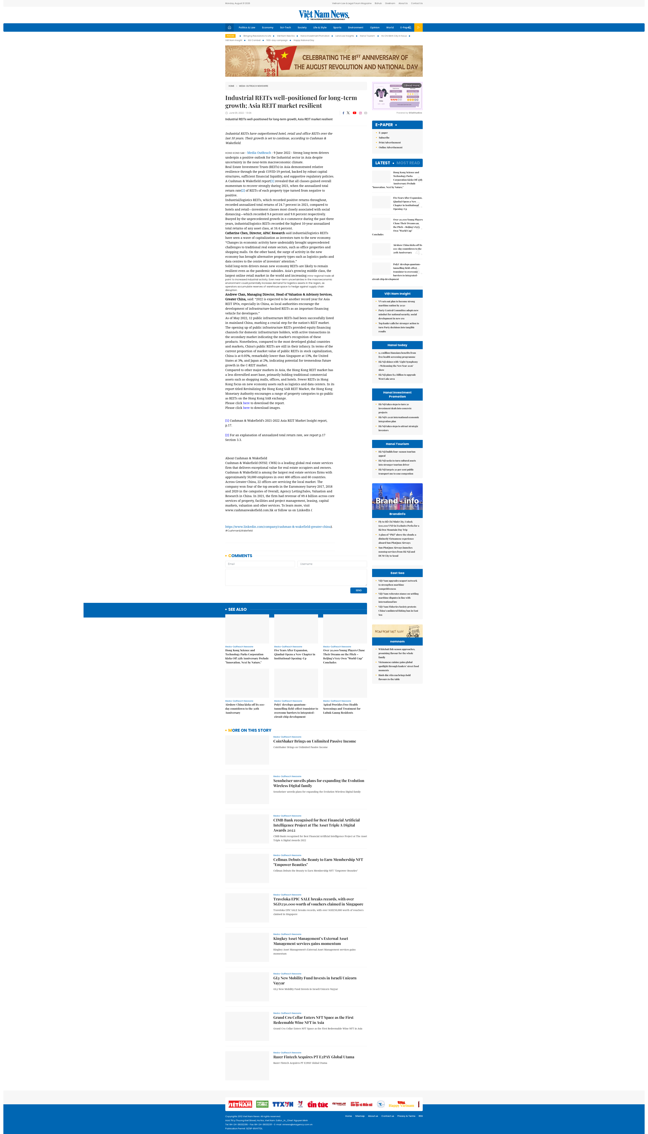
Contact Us (417, 3)
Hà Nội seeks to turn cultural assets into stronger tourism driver (397, 462)
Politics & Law (247, 27)
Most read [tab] (408, 163)
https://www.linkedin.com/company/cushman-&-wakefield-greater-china (278, 527)
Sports (337, 27)
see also (237, 609)
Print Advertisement (390, 142)
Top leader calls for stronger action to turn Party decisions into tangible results (399, 327)
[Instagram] (360, 113)
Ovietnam (390, 3)
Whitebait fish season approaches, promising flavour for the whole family (397, 653)
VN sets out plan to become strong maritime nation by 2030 (397, 303)
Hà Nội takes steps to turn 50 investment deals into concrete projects (395, 408)
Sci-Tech (285, 27)
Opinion (375, 27)
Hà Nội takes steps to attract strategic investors (398, 428)
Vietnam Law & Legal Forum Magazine (351, 3)
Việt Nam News (324, 15)
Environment (355, 27)
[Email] (365, 113)
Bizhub (378, 3)
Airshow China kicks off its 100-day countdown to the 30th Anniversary (245, 708)
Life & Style (320, 27)
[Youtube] (354, 113)
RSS (421, 1116)
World (390, 27)
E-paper (384, 124)
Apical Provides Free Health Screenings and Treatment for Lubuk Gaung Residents (341, 708)
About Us (403, 3)
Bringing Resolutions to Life (257, 35)
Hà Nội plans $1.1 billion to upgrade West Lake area (397, 376)
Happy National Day (304, 40)
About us (373, 1116)
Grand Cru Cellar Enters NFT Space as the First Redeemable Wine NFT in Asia (313, 1020)
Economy (267, 27)
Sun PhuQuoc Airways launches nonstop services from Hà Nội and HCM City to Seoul (397, 551)
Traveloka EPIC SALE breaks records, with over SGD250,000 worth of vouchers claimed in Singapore (318, 901)
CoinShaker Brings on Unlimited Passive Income (314, 741)
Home (231, 86)
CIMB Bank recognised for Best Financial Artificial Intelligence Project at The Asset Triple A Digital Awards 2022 (316, 825)
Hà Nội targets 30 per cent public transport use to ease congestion (396, 471)
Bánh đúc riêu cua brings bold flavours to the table (395, 677)
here (246, 403)
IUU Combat (254, 40)
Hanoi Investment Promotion (315, 35)
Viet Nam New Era (286, 35)
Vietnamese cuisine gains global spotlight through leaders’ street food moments (399, 666)
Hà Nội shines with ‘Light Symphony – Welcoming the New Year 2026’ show (398, 365)
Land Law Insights (344, 35)
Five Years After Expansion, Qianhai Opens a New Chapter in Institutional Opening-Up (294, 654)
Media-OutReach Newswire (253, 86)
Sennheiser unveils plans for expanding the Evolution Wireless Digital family (318, 783)
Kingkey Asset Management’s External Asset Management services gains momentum (310, 941)
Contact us (387, 1116)
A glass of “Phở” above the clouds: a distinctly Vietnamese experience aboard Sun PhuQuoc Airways (397, 538)
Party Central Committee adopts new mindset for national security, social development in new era (398, 314)
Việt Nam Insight (233, 40)
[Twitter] (348, 113)
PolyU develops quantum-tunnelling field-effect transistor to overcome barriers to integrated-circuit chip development (296, 710)
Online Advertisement (390, 147)
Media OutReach (259, 153)
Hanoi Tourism (367, 35)
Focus (230, 35)
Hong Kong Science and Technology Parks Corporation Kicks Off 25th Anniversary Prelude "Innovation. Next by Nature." (247, 656)
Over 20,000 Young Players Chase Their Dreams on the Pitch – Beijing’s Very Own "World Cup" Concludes (344, 656)
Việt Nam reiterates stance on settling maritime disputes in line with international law (399, 597)
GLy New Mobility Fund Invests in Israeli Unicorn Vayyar (315, 980)
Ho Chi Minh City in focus (394, 35)
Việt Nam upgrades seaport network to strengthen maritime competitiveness (398, 584)
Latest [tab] (382, 163)
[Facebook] (343, 113)
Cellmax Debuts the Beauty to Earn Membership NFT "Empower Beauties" (318, 862)
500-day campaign (277, 40)
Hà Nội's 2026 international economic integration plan (399, 419)
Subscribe (384, 137)
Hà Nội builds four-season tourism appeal (397, 453)
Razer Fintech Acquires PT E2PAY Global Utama (313, 1056)
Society (302, 27)
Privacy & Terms (406, 1116)
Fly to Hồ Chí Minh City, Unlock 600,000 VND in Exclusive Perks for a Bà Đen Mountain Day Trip (399, 525)
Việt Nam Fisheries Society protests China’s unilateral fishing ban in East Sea (398, 610)
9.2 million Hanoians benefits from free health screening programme (397, 354)
